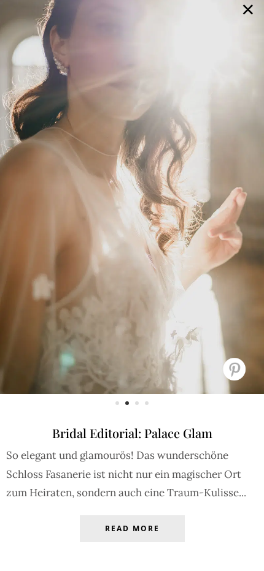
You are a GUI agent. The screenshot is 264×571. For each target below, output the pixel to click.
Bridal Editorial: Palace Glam (132, 433)
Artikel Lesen (132, 538)
